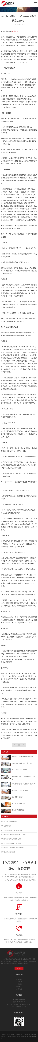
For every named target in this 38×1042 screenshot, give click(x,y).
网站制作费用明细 (6, 826)
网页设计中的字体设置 (18, 803)
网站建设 (15, 31)
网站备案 (19, 986)
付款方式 (19, 989)
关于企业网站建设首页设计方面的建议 (12, 830)
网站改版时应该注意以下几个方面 (22, 763)
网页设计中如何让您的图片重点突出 (11, 843)
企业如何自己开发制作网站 (20, 790)
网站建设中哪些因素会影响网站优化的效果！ (13, 834)
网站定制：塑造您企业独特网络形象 (23, 757)
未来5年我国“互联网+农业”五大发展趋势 (12, 847)
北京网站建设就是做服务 (8, 852)
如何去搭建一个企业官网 (19, 770)
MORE (19, 968)
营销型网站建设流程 (18, 810)
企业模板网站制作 (17, 797)
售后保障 (19, 935)
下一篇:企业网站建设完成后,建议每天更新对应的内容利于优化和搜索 (23, 745)
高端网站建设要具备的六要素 (9, 821)
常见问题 (19, 914)
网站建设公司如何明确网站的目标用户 (23, 784)
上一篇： (14, 745)
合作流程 (19, 893)
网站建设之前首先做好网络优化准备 (11, 839)
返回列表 (19, 745)
